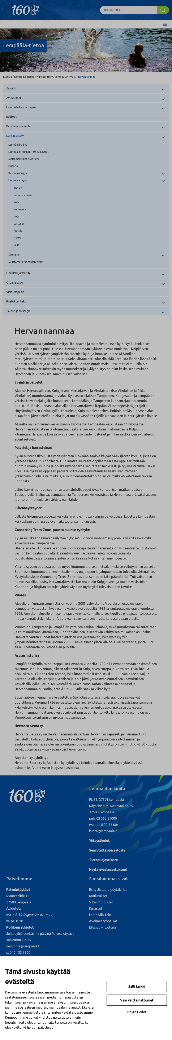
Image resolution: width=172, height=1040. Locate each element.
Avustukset (13, 97)
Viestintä (13, 254)
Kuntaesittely (45, 76)
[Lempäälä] (28, 10)
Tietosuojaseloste (103, 860)
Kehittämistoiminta (18, 126)
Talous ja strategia (18, 311)
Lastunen (19, 223)
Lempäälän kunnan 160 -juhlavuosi (28, 151)
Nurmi (17, 237)
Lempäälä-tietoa (24, 76)
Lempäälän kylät (65, 76)
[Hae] (163, 10)
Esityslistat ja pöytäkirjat (108, 889)
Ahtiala (18, 187)
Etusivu (7, 76)
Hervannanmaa (23, 195)
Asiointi (11, 88)
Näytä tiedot (136, 1012)
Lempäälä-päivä (17, 144)
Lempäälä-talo (100, 915)
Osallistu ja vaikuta (18, 273)
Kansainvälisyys (17, 173)
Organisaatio (14, 282)
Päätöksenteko (16, 301)
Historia (13, 165)
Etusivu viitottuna (102, 927)
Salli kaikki (136, 986)
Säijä (16, 244)
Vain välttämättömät (137, 1000)
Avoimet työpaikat (103, 921)
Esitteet (11, 116)
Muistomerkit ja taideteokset (25, 261)
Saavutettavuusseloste (107, 850)
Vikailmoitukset (101, 902)
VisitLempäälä (15, 292)
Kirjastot (95, 908)
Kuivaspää (20, 209)
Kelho (17, 202)
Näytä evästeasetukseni (108, 869)
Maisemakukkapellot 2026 (23, 158)
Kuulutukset (98, 896)
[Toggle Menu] (165, 24)
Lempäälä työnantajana (21, 107)
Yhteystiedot (99, 840)
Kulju (17, 216)
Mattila (18, 230)
